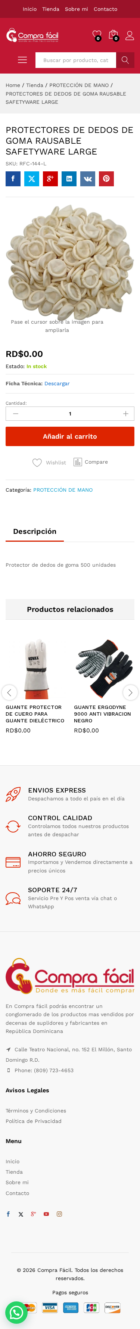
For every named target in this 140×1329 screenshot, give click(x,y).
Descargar (57, 383)
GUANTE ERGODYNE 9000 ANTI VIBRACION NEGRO (102, 713)
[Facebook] (8, 1214)
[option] (36, 691)
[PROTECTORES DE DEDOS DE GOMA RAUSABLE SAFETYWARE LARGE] (13, 178)
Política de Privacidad (34, 1121)
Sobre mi (76, 9)
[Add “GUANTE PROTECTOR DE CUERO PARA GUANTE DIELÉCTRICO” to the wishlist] (52, 694)
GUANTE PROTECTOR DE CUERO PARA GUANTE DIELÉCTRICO (35, 713)
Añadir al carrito (70, 436)
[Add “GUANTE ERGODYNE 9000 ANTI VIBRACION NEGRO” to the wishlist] (120, 694)
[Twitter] (21, 1214)
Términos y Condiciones (36, 1111)
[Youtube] (46, 1214)
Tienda (50, 9)
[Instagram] (59, 1214)
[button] (91, 462)
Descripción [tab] (34, 531)
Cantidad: (16, 403)
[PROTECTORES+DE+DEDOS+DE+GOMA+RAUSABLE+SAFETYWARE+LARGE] (31, 178)
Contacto (105, 9)
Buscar (125, 60)
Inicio (30, 9)
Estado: (15, 366)
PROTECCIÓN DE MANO (63, 490)
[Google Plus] (33, 1214)
